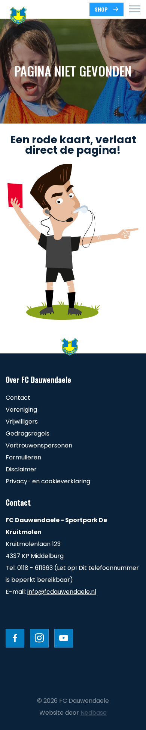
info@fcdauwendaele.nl (61, 591)
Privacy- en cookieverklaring (48, 481)
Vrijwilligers (22, 421)
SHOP (101, 9)
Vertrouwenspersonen (39, 445)
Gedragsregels (27, 433)
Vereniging (21, 409)
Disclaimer (21, 469)
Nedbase (93, 712)
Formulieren (23, 457)
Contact (18, 397)
